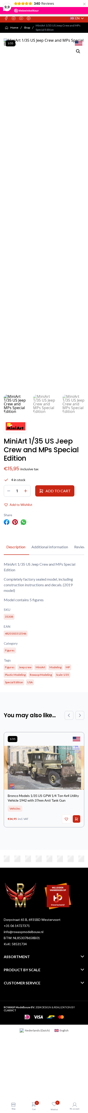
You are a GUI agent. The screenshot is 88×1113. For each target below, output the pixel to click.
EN (77, 18)
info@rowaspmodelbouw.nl (23, 932)
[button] (78, 51)
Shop (27, 27)
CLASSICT (10, 1010)
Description (15, 547)
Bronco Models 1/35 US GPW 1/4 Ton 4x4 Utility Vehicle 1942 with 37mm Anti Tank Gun (43, 798)
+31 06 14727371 (17, 926)
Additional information (49, 547)
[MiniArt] (15, 426)
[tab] (16, 547)
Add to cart (58, 491)
